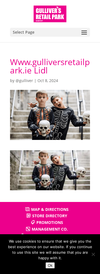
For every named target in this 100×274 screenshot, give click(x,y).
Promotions (49, 222)
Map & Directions (50, 209)
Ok (50, 265)
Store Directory (49, 215)
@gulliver (24, 80)
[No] (93, 254)
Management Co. (50, 229)
